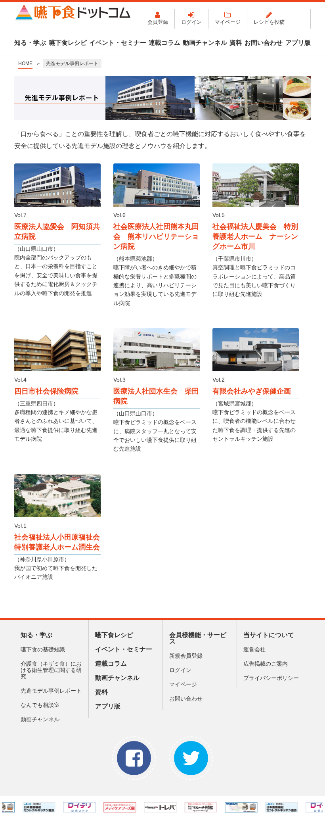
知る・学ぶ (30, 42)
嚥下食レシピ (68, 42)
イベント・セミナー (117, 42)
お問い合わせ (264, 42)
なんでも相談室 (40, 705)
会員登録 (157, 22)
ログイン (191, 22)
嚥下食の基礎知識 (43, 649)
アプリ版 (298, 42)
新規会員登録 (186, 656)
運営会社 (254, 649)
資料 (235, 42)
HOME (25, 63)
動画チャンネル (205, 42)
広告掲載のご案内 (265, 663)
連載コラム (164, 42)
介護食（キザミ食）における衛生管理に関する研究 (51, 670)
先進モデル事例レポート (51, 690)
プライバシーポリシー (271, 678)
